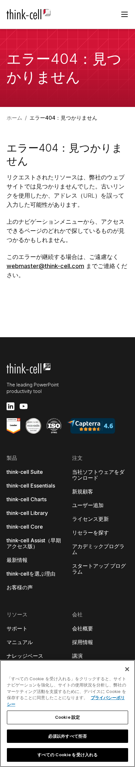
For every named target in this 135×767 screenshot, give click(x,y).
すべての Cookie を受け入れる (67, 754)
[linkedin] (10, 406)
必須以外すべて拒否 (67, 736)
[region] (67, 713)
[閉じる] (127, 669)
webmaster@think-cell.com (45, 266)
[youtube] (24, 406)
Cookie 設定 (67, 717)
